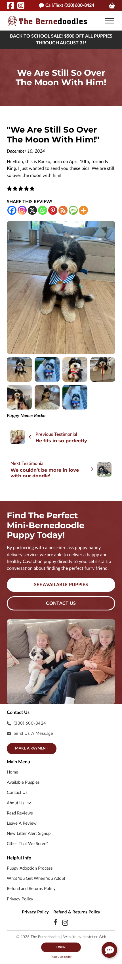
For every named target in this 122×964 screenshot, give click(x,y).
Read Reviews (20, 813)
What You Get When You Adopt (36, 878)
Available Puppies (23, 782)
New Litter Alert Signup (29, 833)
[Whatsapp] (42, 210)
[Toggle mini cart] (112, 5)
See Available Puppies (61, 584)
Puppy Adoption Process (30, 868)
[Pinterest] (52, 210)
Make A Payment (31, 748)
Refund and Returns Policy (31, 889)
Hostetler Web (94, 937)
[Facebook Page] (10, 6)
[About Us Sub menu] (29, 803)
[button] (109, 21)
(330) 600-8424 (30, 723)
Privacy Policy (20, 899)
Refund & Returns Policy (76, 912)
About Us (15, 803)
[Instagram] (22, 210)
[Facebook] (11, 210)
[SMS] (73, 210)
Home (12, 772)
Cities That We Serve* (27, 844)
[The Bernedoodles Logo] (47, 20)
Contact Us (61, 603)
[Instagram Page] (20, 6)
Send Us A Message (33, 733)
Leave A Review (22, 823)
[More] (83, 210)
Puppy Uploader (61, 957)
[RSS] (63, 210)
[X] (32, 210)
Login (61, 947)
